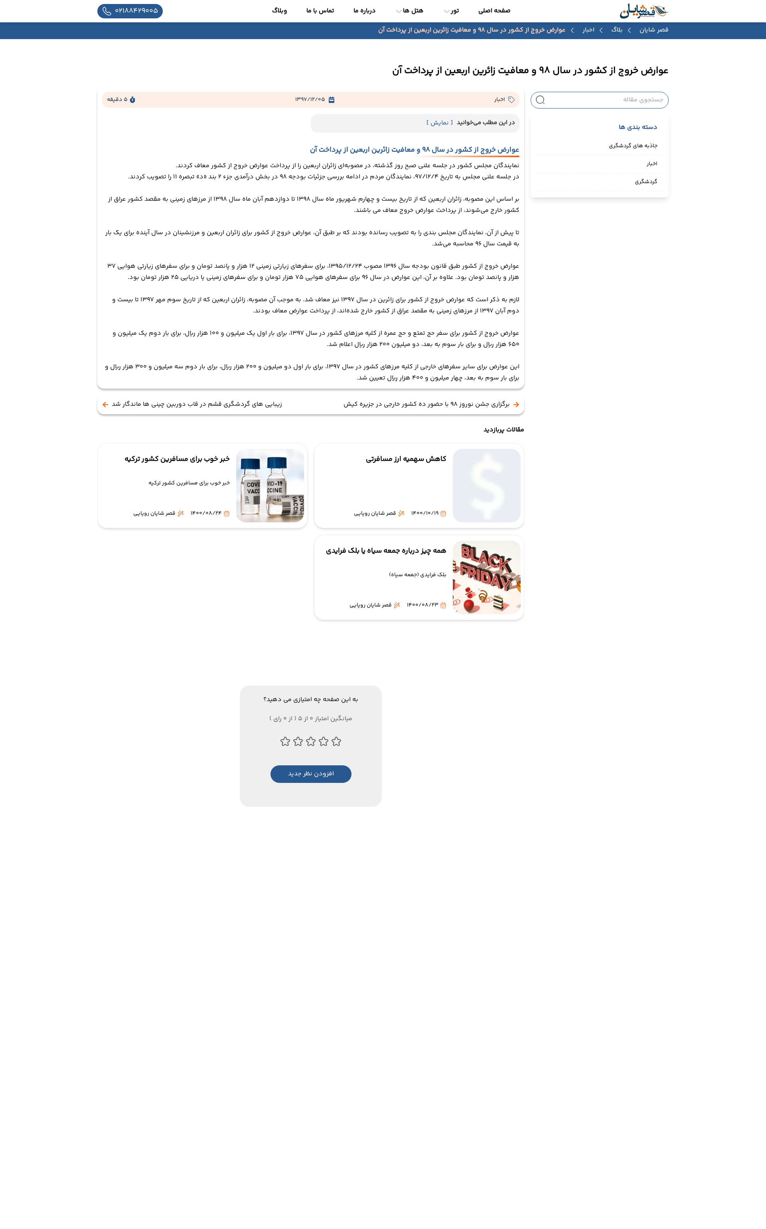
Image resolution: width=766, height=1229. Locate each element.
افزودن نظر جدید (311, 774)
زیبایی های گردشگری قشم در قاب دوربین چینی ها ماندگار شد (197, 404)
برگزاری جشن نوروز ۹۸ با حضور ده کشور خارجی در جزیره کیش (427, 404)
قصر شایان (654, 30)
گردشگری (646, 182)
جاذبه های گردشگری (633, 146)
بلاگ (617, 30)
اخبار (588, 30)
